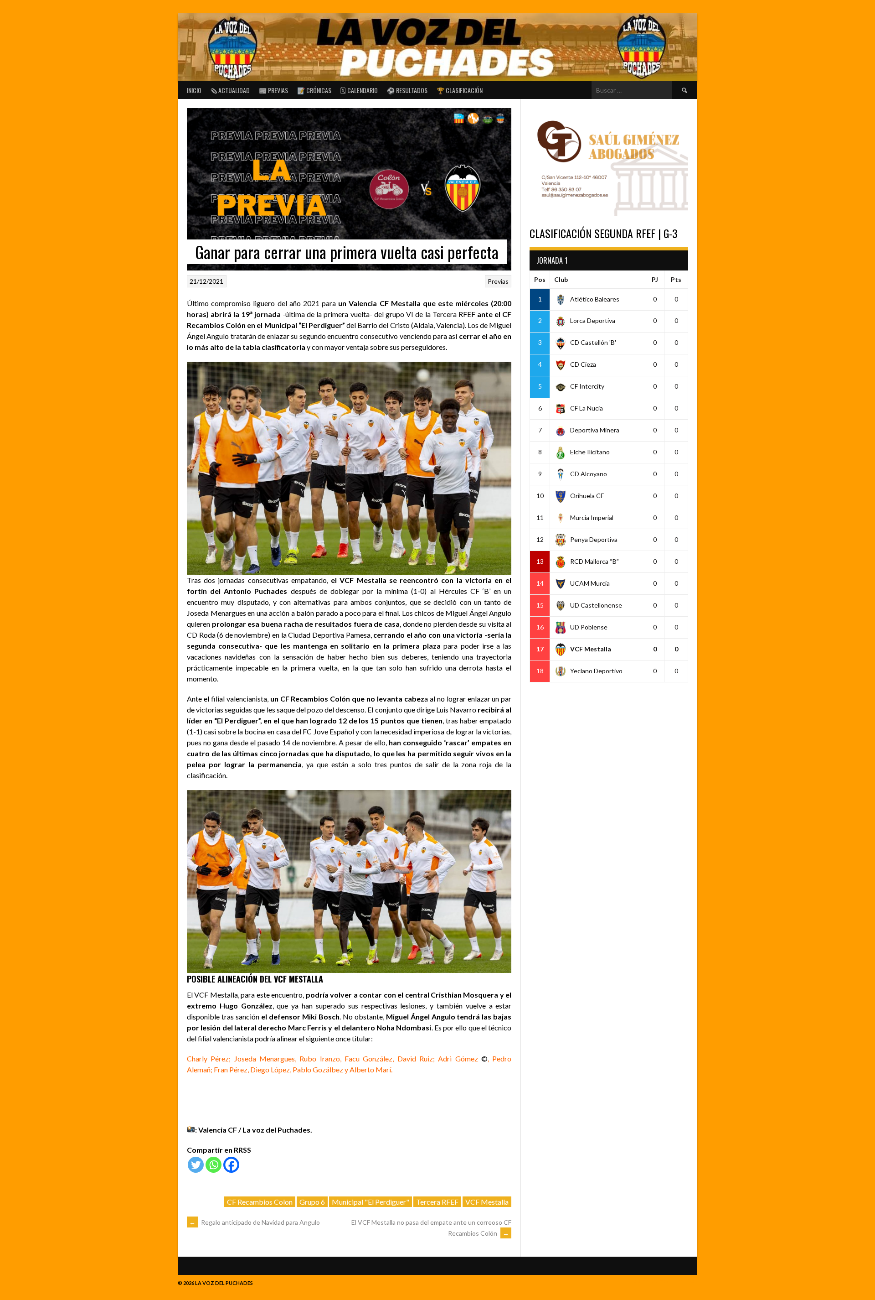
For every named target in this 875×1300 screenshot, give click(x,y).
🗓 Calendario (359, 90)
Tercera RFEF (437, 1201)
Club (561, 279)
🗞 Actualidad (230, 90)
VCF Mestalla (487, 1201)
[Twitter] (196, 1165)
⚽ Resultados (407, 90)
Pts (676, 279)
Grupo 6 (312, 1201)
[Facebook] (231, 1165)
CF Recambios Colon (260, 1201)
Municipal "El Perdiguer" (370, 1201)
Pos (540, 279)
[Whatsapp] (213, 1165)
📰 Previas (273, 90)
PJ (655, 279)
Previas (498, 281)
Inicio (194, 90)
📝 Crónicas (314, 90)
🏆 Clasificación (460, 90)
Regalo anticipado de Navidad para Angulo (254, 1222)
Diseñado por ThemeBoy (665, 1281)
